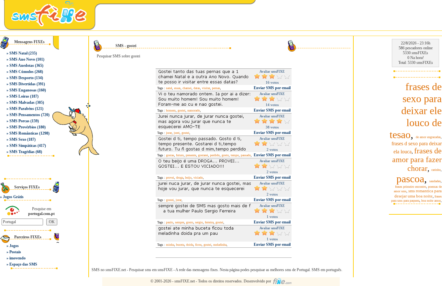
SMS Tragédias (22, 151)
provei (170, 177)
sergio (199, 222)
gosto (225, 155)
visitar (206, 88)
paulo (169, 222)
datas (196, 88)
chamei (187, 88)
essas (177, 88)
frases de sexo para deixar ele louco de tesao (416, 110)
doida (189, 244)
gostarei (203, 155)
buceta (180, 244)
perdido (215, 155)
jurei (177, 133)
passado (246, 155)
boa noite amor (431, 200)
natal (169, 88)
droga (179, 177)
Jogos (14, 246)
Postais (15, 252)
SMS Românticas (23, 133)
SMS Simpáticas (23, 145)
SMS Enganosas (23, 90)
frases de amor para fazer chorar (417, 160)
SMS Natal (18, 53)
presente (191, 155)
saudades (435, 181)
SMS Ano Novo (22, 59)
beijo (188, 177)
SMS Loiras (19, 96)
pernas (216, 88)
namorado (193, 110)
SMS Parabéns (21, 108)
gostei (181, 110)
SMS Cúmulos (21, 71)
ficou (198, 244)
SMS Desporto (21, 78)
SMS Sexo (17, 139)
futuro (180, 155)
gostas (170, 155)
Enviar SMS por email (272, 88)
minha (170, 244)
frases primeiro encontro (410, 186)
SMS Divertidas (22, 84)
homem (171, 110)
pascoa (410, 179)
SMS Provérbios (22, 127)
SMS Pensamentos (24, 115)
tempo (235, 155)
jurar (169, 133)
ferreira (209, 222)
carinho (436, 170)
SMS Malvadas (22, 102)
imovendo (17, 258)
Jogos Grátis (13, 197)
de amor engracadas (428, 137)
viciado (198, 177)
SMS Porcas (19, 121)
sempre (179, 222)
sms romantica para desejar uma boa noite (418, 193)
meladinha (220, 244)
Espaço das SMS (23, 264)
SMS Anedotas (21, 65)
